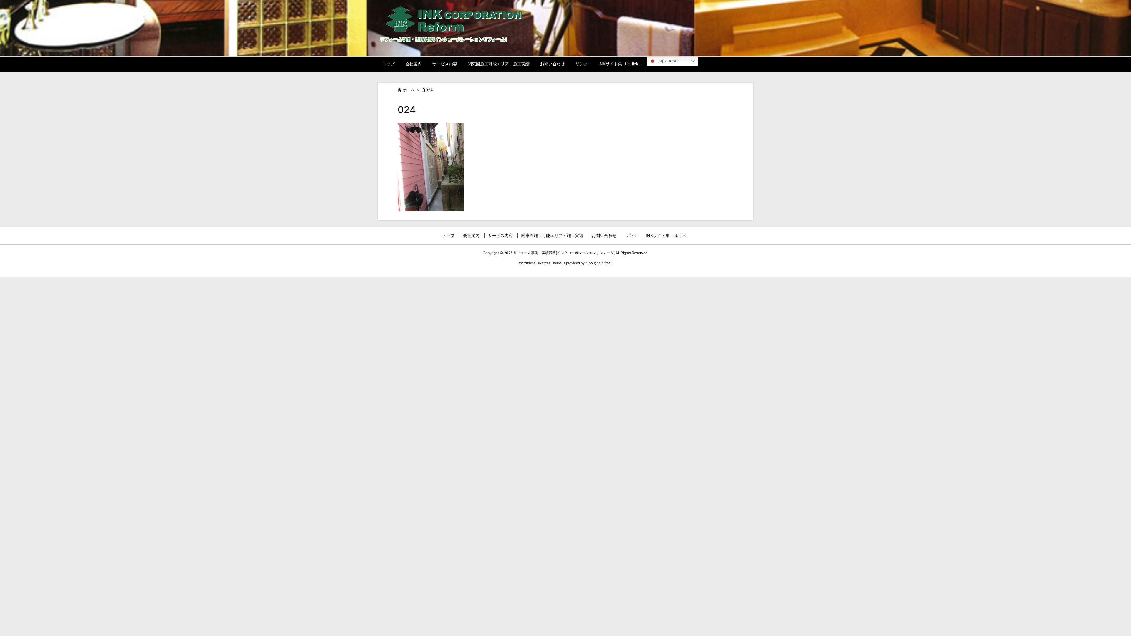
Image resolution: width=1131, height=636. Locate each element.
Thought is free (598, 263)
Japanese (667, 60)
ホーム (408, 89)
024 (429, 89)
